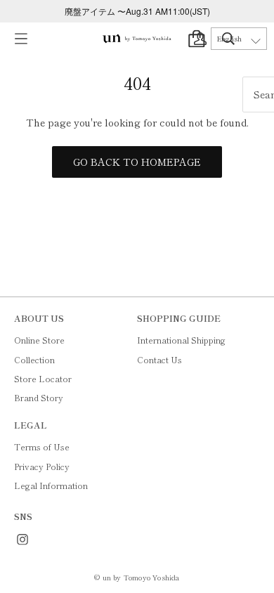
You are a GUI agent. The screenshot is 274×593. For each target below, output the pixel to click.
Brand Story (38, 397)
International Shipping (181, 340)
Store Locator (43, 378)
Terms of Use (42, 446)
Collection (34, 359)
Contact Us (159, 359)
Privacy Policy (42, 466)
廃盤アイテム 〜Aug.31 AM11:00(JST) (137, 11)
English (229, 39)
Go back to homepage (137, 162)
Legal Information (51, 485)
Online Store (39, 340)
